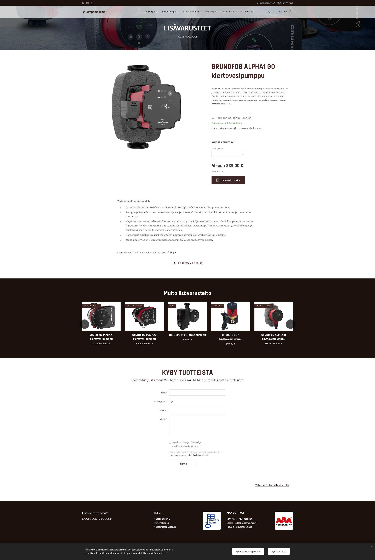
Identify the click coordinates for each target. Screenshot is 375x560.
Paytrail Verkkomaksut (239, 518)
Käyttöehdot (195, 455)
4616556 (171, 252)
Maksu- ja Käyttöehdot (239, 526)
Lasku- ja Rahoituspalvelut (241, 522)
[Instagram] (87, 2)
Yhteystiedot (161, 522)
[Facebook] (83, 2)
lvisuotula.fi (288, 2)
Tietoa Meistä (162, 518)
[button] (266, 12)
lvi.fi (279, 2)
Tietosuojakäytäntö (177, 455)
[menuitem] (151, 12)
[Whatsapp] (92, 2)
